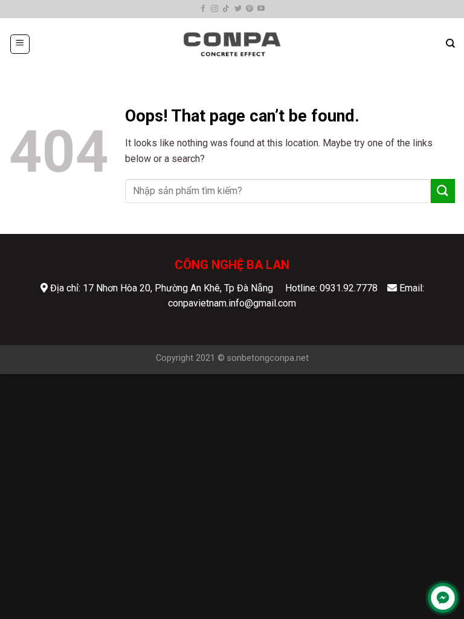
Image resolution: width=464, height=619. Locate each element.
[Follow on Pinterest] (249, 9)
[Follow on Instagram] (214, 9)
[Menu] (20, 44)
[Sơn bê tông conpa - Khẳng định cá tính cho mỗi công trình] (232, 44)
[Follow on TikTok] (226, 9)
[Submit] (443, 191)
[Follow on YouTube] (261, 9)
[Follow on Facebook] (203, 9)
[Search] (450, 43)
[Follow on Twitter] (238, 9)
